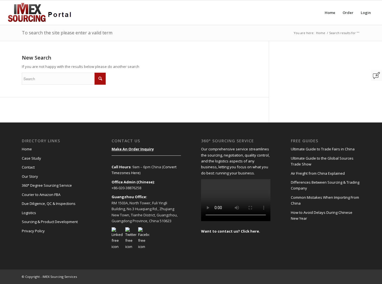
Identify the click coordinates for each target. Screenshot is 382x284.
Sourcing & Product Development (50, 221)
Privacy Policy (33, 230)
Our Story (30, 176)
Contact (28, 167)
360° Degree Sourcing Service (47, 185)
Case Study (31, 158)
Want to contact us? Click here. (230, 231)
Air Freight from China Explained (318, 173)
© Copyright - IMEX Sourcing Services (49, 276)
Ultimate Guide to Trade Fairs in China (323, 149)
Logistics (29, 212)
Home (320, 33)
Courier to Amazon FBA (41, 194)
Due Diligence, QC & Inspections (49, 203)
